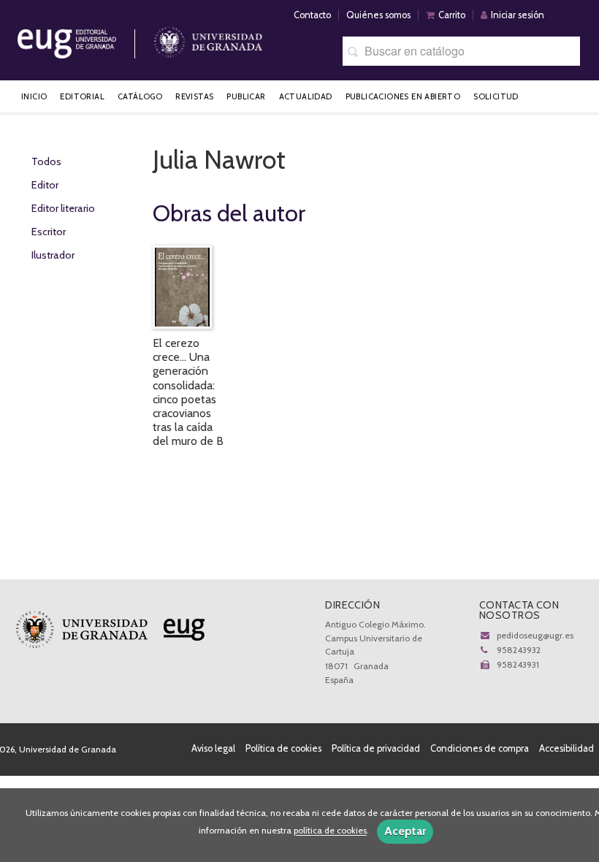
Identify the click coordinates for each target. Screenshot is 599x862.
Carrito (451, 14)
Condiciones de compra (479, 748)
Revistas (194, 96)
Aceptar (405, 831)
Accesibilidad (566, 748)
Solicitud (496, 96)
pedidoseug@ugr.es (535, 635)
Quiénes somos (378, 14)
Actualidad (305, 96)
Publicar (245, 96)
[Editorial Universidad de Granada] (85, 38)
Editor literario (63, 208)
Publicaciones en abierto (403, 96)
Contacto (312, 14)
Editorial (82, 96)
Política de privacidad (376, 748)
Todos (46, 161)
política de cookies (330, 830)
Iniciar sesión (517, 14)
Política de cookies (283, 748)
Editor (44, 184)
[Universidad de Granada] (208, 38)
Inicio (34, 96)
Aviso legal (213, 748)
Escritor (48, 231)
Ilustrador (53, 255)
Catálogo (140, 96)
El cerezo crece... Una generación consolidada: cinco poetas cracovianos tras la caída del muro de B (188, 392)
